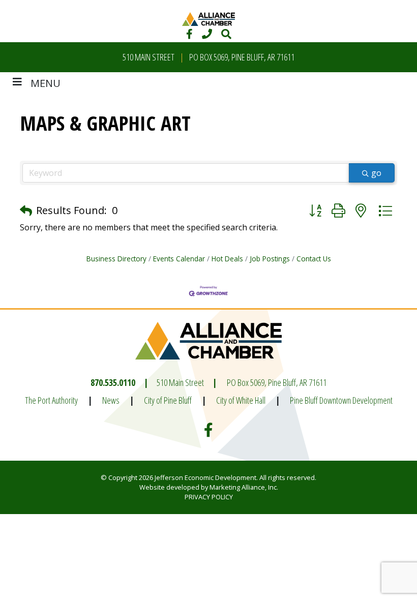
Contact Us (313, 258)
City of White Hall (240, 400)
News (111, 400)
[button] (26, 210)
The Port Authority (51, 400)
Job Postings (270, 258)
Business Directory (116, 258)
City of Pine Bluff (168, 400)
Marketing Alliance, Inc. (244, 487)
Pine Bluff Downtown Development (341, 400)
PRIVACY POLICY (209, 496)
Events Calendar (179, 258)
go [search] (376, 172)
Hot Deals (227, 258)
